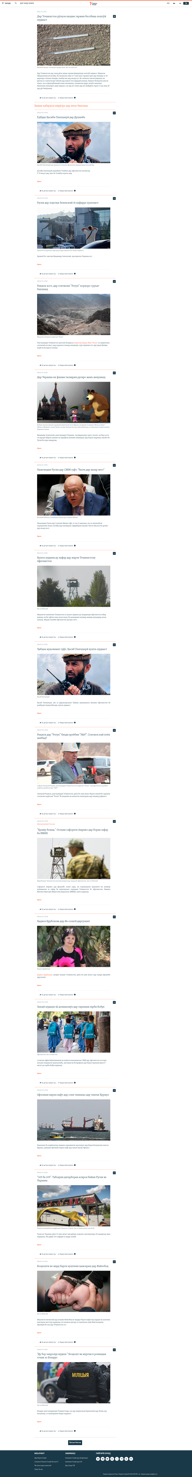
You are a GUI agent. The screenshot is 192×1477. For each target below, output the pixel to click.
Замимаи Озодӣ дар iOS (73, 1462)
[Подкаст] (131, 1459)
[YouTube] (174, 3)
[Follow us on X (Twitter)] (117, 1459)
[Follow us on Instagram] (112, 1459)
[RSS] (126, 1459)
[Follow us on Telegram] (122, 1459)
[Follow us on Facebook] (102, 1459)
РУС (168, 3)
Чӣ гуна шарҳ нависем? (42, 1466)
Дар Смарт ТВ (70, 1466)
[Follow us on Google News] (98, 1459)
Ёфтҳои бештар (75, 1443)
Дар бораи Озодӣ (40, 1458)
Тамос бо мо (38, 1469)
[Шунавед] (180, 3)
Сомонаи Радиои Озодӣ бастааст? (46, 1462)
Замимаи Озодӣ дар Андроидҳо (76, 1458)
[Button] (48, 98)
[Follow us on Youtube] (107, 1459)
